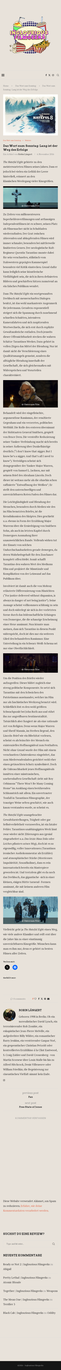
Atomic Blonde (12, 1282)
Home (6, 85)
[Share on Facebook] (38, 998)
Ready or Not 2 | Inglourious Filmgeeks (26, 1264)
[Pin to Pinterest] (45, 998)
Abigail (7, 1269)
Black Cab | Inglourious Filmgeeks (23, 1313)
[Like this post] (35, 998)
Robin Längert (25, 154)
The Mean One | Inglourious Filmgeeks (26, 1299)
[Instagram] (53, 75)
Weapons (52, 1291)
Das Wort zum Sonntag (25, 85)
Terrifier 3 (9, 1304)
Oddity (51, 1313)
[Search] (57, 75)
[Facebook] (46, 75)
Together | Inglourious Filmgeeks (23, 1291)
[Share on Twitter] (42, 998)
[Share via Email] (48, 998)
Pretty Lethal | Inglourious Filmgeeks (25, 1277)
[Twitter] (49, 75)
